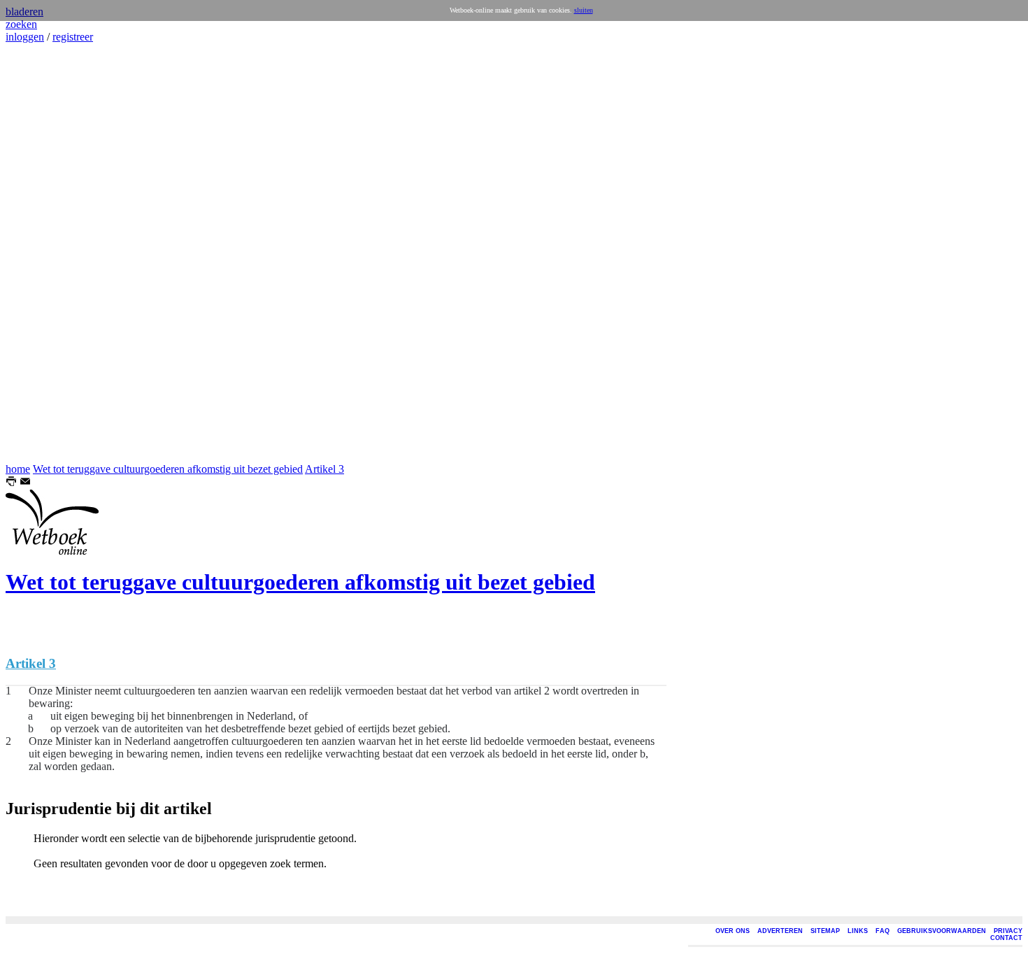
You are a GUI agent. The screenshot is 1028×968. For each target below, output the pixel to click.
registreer (72, 37)
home (18, 469)
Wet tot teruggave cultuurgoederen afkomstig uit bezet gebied (168, 469)
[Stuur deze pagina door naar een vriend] (25, 483)
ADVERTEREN (780, 930)
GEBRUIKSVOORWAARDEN (941, 930)
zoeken (21, 24)
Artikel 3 (324, 469)
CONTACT (1006, 937)
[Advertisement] (48, 253)
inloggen (25, 37)
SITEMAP (825, 930)
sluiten (583, 10)
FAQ (883, 930)
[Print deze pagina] (11, 483)
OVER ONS (732, 930)
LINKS (858, 930)
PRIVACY (1008, 930)
